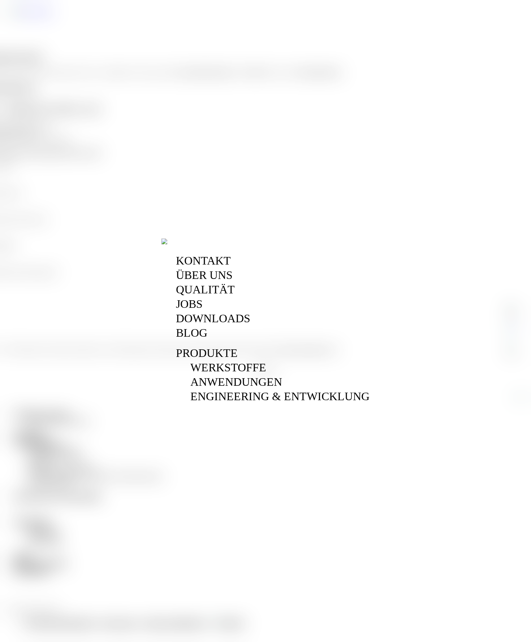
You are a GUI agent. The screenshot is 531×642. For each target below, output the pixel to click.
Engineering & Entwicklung (280, 396)
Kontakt (203, 260)
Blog (191, 332)
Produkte (207, 352)
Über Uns (204, 274)
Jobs (189, 303)
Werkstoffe (228, 367)
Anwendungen (236, 381)
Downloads (213, 318)
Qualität (205, 289)
